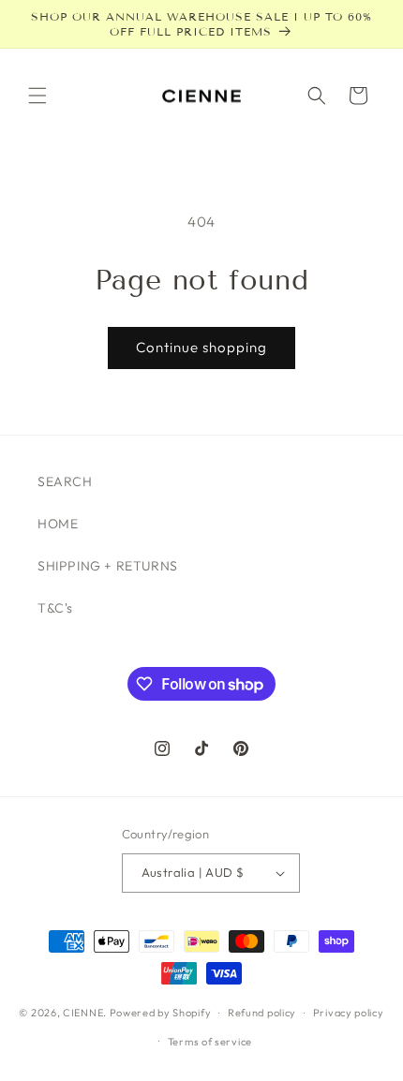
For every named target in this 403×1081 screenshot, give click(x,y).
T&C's (55, 608)
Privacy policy (348, 1012)
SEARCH (65, 481)
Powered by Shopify (161, 1012)
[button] (37, 95)
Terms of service (210, 1041)
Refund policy (262, 1012)
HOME (57, 523)
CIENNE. (85, 1012)
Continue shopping (201, 347)
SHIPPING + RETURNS (107, 565)
